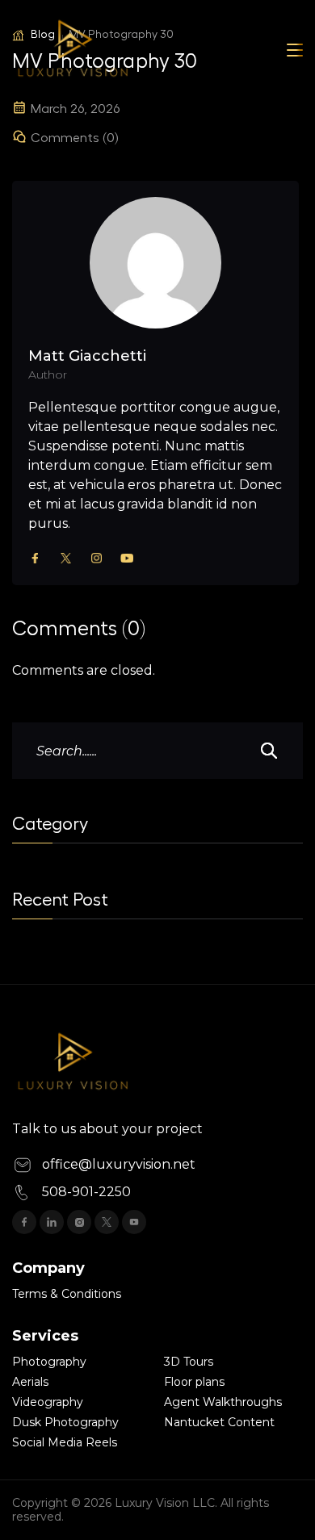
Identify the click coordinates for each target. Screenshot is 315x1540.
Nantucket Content (219, 1422)
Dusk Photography (65, 1422)
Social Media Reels (64, 1442)
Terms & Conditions (66, 1294)
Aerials (30, 1382)
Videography (47, 1402)
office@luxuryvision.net (118, 1164)
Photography (49, 1361)
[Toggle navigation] (295, 50)
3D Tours (188, 1361)
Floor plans (194, 1382)
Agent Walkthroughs (223, 1402)
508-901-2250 (86, 1191)
